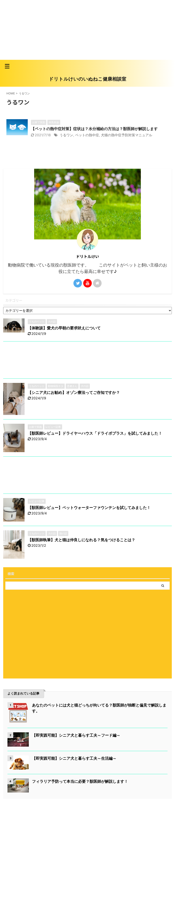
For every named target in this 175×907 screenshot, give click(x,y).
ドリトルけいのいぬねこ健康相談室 (87, 79)
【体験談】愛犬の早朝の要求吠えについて (64, 328)
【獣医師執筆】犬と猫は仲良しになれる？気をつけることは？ (81, 540)
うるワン (66, 135)
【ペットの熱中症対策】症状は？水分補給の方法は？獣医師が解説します (94, 128)
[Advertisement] (87, 30)
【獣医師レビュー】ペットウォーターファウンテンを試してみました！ (89, 507)
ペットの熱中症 (87, 135)
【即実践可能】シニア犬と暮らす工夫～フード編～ (76, 735)
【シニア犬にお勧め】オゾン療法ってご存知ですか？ (74, 392)
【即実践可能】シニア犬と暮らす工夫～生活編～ (74, 758)
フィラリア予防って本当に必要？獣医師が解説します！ (80, 781)
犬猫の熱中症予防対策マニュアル (126, 135)
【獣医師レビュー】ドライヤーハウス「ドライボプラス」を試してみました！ (95, 433)
